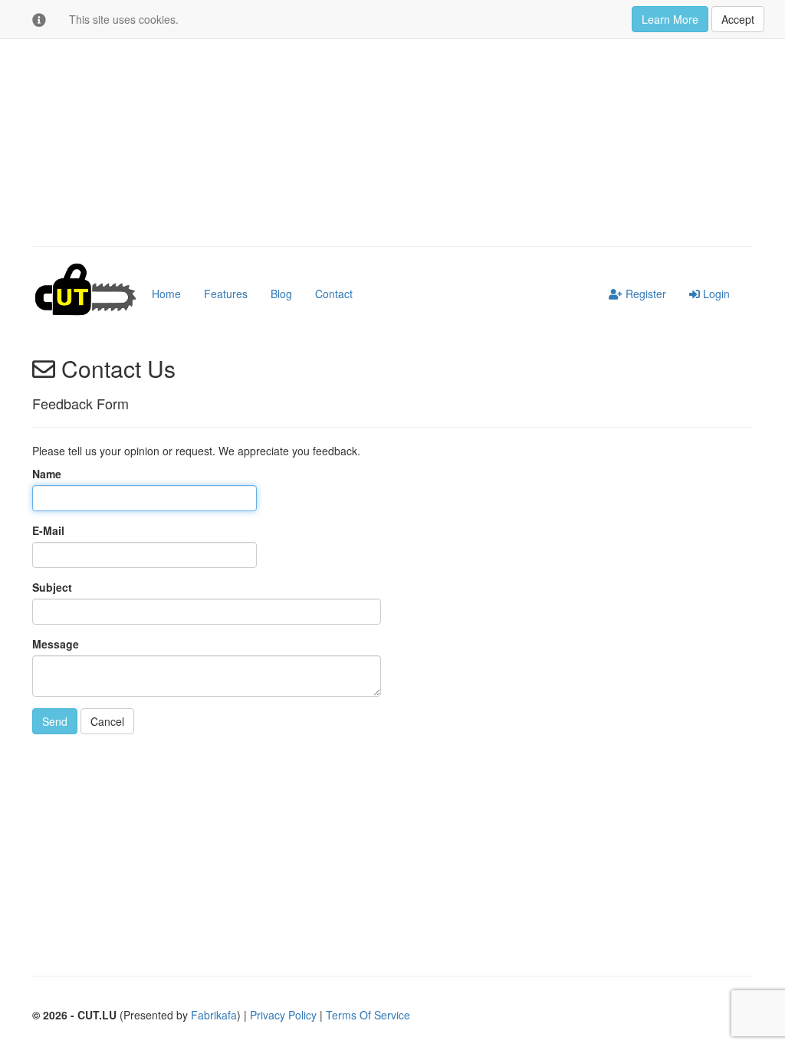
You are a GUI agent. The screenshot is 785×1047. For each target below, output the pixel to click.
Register (644, 293)
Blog (281, 293)
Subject (52, 587)
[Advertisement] (392, 123)
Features (226, 293)
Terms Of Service (368, 1014)
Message (55, 644)
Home (166, 293)
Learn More (670, 19)
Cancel (107, 721)
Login (715, 293)
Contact (334, 293)
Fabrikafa (214, 1014)
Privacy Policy (283, 1014)
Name (46, 473)
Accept (737, 19)
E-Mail (48, 530)
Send (54, 721)
